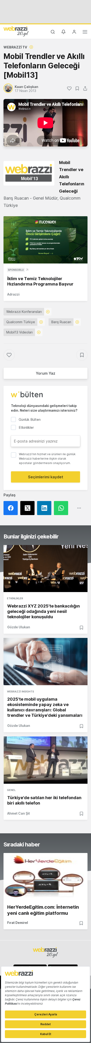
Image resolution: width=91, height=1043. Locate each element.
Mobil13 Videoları (19, 332)
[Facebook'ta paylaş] (12, 508)
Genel (11, 790)
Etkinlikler (15, 598)
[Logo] (16, 31)
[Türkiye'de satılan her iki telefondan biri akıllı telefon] (46, 760)
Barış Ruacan (61, 322)
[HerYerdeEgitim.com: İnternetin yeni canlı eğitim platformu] (46, 876)
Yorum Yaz (45, 373)
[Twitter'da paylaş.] (28, 508)
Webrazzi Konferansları (24, 312)
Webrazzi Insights (20, 691)
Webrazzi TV (15, 47)
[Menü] (85, 32)
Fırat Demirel (17, 923)
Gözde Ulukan (18, 627)
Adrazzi (13, 294)
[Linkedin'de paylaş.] (45, 508)
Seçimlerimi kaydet (45, 477)
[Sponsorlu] (46, 240)
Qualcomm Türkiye (20, 322)
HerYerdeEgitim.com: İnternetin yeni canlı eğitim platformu (43, 910)
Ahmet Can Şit (18, 813)
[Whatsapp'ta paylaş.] (62, 508)
